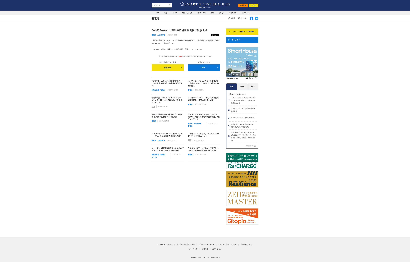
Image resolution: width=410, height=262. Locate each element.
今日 (231, 87)
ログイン (254, 5)
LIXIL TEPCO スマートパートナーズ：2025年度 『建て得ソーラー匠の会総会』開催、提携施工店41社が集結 (243, 136)
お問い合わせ (216, 249)
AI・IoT (154, 157)
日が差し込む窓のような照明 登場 (242, 118)
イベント (243, 18)
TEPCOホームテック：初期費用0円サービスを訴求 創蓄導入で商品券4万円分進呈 (167, 83)
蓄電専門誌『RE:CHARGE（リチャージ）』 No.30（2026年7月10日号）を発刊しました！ (167, 100)
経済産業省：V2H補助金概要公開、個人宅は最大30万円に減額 (243, 125)
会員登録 (243, 5)
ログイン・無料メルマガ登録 (243, 32)
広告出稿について (247, 244)
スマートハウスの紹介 (164, 244)
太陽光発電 (161, 35)
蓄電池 (154, 35)
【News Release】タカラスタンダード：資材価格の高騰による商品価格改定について (243, 100)
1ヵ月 (253, 87)
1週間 (242, 87)
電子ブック (236, 40)
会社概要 (205, 249)
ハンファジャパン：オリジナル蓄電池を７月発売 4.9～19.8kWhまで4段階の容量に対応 (203, 83)
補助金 (233, 18)
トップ (156, 13)
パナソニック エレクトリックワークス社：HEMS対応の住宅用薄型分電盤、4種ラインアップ (204, 117)
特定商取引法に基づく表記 (186, 244)
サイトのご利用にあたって (227, 244)
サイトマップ (193, 249)
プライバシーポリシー (206, 244)
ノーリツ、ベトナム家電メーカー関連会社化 (243, 110)
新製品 (190, 123)
